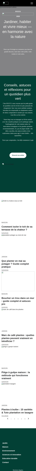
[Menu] (32, 3)
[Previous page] (7, 419)
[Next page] (28, 419)
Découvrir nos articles (18, 155)
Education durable (9, 458)
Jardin (4, 443)
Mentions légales (18, 470)
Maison (5, 447)
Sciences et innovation (11, 455)
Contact (5, 462)
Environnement (8, 451)
